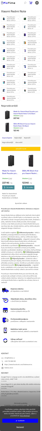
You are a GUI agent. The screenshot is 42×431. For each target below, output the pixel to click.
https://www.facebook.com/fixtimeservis (18, 364)
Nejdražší (27, 138)
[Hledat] (25, 3)
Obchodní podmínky (20, 403)
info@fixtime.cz (9, 358)
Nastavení (20, 427)
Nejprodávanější (7, 142)
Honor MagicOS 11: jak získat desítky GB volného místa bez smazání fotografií (21, 385)
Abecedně (18, 142)
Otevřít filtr (21, 149)
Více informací (25, 416)
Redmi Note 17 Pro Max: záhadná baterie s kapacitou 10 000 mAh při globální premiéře (21, 393)
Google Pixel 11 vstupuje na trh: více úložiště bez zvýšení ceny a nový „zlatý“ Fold (20, 378)
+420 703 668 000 (10, 361)
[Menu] (37, 3)
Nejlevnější (18, 138)
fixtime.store (8, 368)
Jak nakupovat (33, 405)
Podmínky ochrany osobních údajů (15, 405)
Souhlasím (21, 421)
